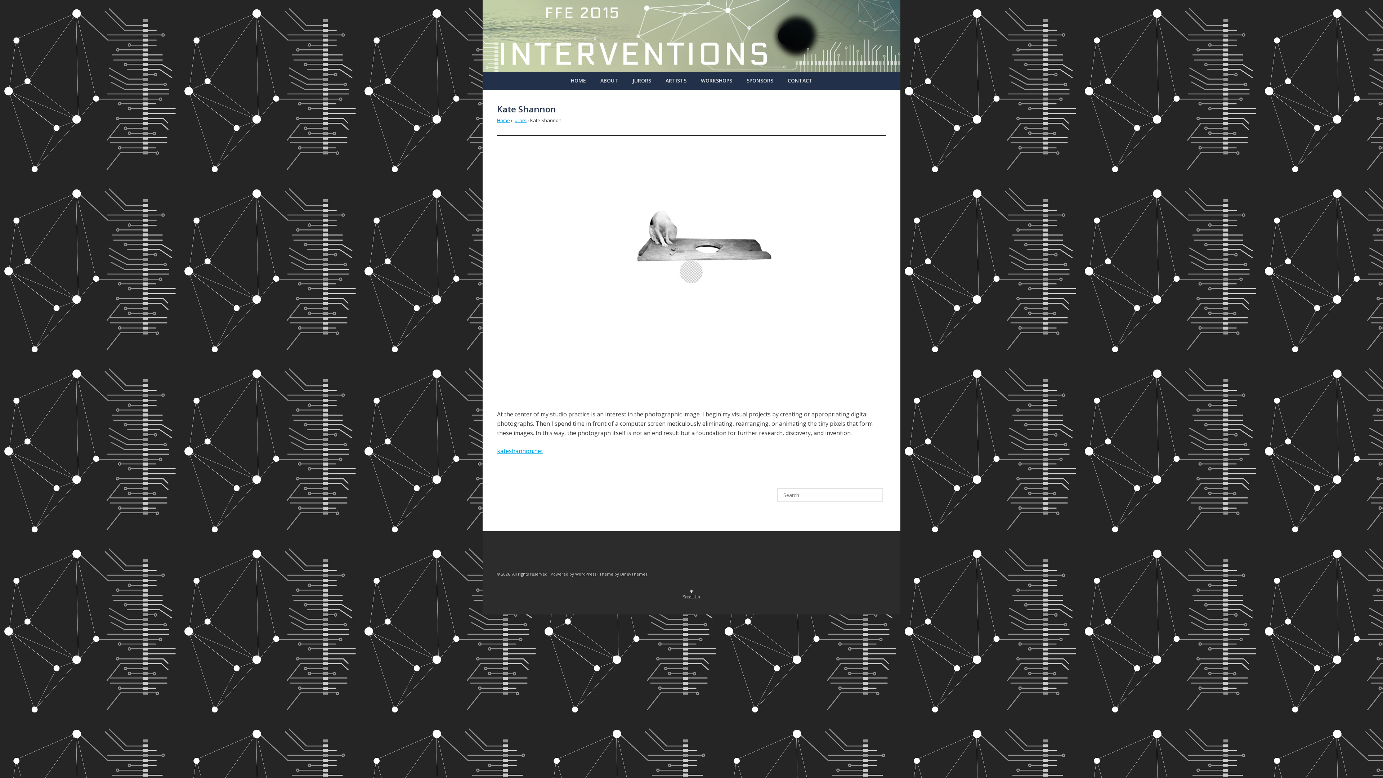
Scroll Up (691, 596)
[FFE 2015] (691, 70)
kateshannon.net (520, 451)
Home (578, 80)
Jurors (641, 80)
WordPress (585, 574)
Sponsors (760, 80)
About (609, 80)
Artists (676, 80)
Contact (800, 80)
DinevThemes (633, 574)
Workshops (716, 80)
